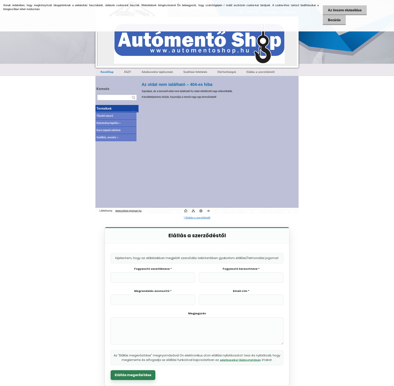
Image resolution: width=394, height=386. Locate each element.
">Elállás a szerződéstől (197, 217)
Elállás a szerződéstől (260, 72)
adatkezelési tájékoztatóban (240, 360)
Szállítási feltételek (195, 72)
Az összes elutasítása (345, 10)
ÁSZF (127, 72)
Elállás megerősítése (133, 375)
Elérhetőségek (227, 72)
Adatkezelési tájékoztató (157, 72)
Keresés (102, 89)
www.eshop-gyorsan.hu (128, 210)
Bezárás (334, 20)
